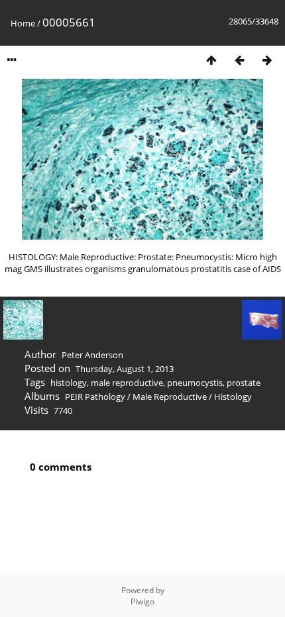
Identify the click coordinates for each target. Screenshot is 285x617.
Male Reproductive (170, 397)
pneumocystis (195, 383)
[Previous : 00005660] (239, 60)
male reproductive (127, 383)
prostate (243, 383)
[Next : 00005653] (267, 60)
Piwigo (142, 601)
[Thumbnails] (211, 60)
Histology (233, 397)
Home (23, 23)
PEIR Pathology (95, 397)
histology (68, 383)
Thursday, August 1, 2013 (125, 369)
